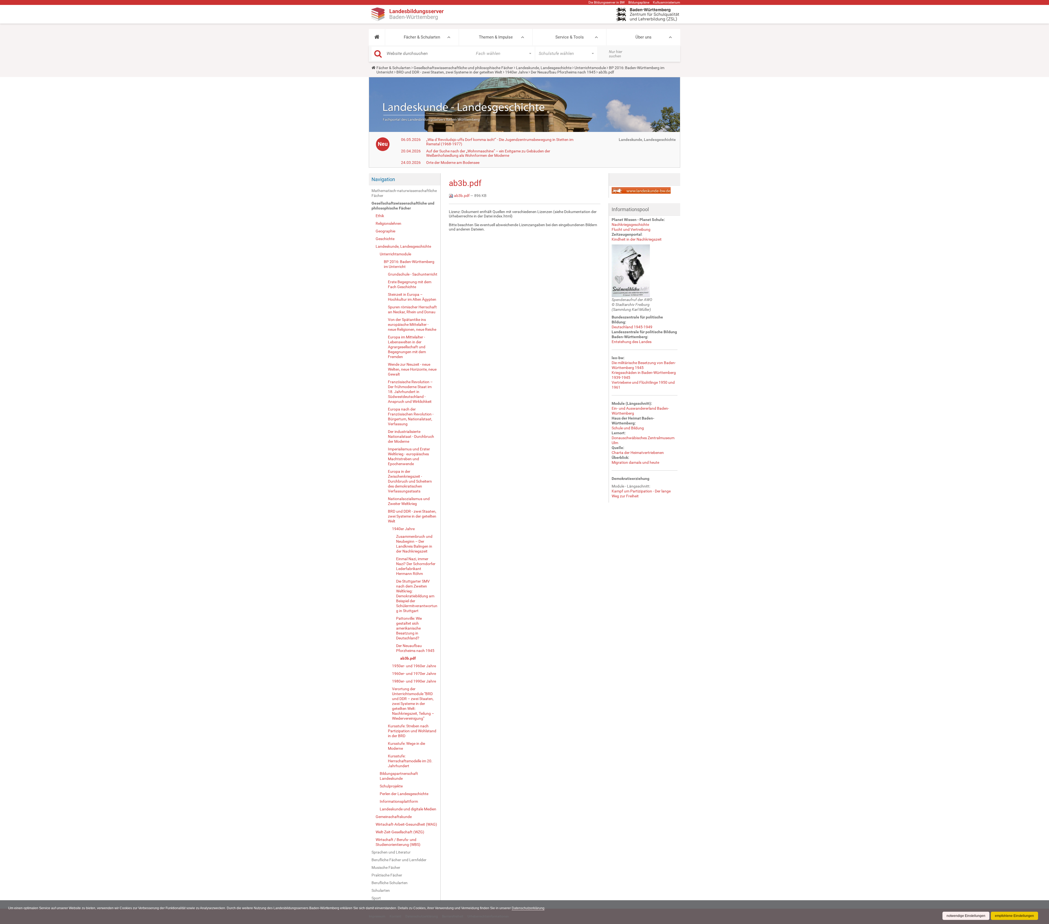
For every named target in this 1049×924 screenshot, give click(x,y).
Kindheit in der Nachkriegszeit (637, 239)
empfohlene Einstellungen (1014, 916)
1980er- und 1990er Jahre (414, 681)
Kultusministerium (666, 2)
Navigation (383, 179)
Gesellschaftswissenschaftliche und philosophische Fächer (463, 68)
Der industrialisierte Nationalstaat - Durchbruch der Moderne (411, 436)
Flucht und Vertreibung (631, 229)
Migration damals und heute (635, 462)
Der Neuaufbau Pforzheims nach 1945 (563, 72)
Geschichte (385, 239)
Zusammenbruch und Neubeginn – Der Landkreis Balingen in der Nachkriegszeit (414, 543)
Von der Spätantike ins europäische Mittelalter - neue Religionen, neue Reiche (412, 324)
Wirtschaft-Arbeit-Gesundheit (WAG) (406, 824)
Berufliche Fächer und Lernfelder (399, 860)
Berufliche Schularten (390, 883)
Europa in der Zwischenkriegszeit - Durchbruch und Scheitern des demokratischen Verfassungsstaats (410, 481)
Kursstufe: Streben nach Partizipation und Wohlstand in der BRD (412, 731)
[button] (376, 37)
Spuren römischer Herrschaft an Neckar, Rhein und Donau (412, 309)
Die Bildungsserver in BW (606, 2)
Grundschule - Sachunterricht (412, 274)
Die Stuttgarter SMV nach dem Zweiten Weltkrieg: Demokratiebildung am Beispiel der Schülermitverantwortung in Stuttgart (416, 596)
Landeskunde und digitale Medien (408, 809)
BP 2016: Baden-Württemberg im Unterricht (409, 264)
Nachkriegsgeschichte (630, 224)
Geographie (385, 231)
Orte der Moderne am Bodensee (452, 162)
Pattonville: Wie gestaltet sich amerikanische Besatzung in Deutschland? (409, 628)
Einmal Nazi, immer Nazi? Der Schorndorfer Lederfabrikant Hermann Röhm (415, 566)
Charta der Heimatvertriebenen (638, 452)
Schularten (381, 890)
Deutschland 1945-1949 (632, 327)
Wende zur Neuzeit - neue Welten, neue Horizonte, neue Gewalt (412, 369)
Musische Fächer (386, 867)
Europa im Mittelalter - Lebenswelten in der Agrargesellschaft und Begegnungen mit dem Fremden (407, 347)
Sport (376, 898)
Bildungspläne (638, 2)
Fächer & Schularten (422, 37)
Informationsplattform (399, 801)
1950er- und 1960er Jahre (414, 666)
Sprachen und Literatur (391, 852)
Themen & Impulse (496, 37)
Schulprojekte (391, 786)
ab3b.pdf (408, 658)
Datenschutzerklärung (528, 908)
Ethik (380, 216)
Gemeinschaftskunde (394, 816)
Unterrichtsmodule (590, 68)
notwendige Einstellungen (966, 916)
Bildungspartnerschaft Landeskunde (399, 776)
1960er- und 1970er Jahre (414, 673)
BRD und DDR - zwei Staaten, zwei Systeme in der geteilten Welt (449, 72)
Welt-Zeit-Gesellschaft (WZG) (400, 832)
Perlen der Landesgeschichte (404, 794)
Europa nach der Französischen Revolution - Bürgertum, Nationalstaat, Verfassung (411, 416)
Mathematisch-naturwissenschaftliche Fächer (404, 193)
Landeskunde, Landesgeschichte (543, 68)
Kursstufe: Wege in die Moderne (406, 746)
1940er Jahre (516, 72)
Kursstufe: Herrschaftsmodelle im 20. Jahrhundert (410, 761)
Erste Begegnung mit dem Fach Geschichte (409, 284)
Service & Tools (569, 37)
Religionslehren (388, 223)
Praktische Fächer (387, 875)
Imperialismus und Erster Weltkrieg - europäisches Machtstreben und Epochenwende (409, 456)
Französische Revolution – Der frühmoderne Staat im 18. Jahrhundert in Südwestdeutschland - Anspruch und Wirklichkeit (410, 392)
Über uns (643, 37)
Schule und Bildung (628, 428)
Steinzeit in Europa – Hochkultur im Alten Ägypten (412, 297)
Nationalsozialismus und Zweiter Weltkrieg (409, 501)
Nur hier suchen (615, 53)
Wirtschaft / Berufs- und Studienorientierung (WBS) (398, 842)
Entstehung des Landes (632, 342)
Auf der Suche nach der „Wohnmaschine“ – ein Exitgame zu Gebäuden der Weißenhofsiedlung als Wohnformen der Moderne (488, 153)
